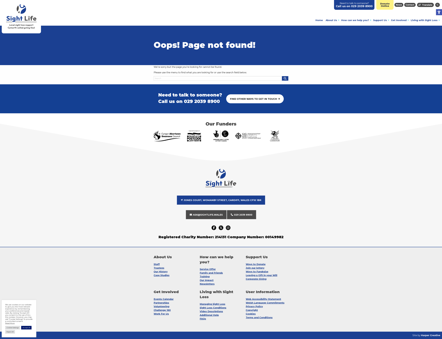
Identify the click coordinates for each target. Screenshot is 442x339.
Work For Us (161, 313)
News (399, 5)
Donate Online (385, 4)
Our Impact (207, 280)
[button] (439, 12)
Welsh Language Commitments (265, 302)
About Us (331, 20)
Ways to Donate (256, 264)
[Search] (437, 5)
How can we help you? (355, 20)
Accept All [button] (26, 328)
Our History (161, 271)
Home (319, 20)
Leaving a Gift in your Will (261, 275)
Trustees (159, 268)
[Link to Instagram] (228, 228)
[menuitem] (385, 5)
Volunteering (161, 306)
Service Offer (208, 269)
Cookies (251, 313)
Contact (410, 5)
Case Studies (161, 275)
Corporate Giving (256, 279)
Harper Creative (430, 335)
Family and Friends (211, 272)
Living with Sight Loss (424, 20)
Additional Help (209, 315)
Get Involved (399, 20)
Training (205, 276)
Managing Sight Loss (212, 304)
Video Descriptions (211, 311)
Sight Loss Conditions (213, 307)
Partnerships (161, 302)
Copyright (252, 310)
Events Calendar (164, 299)
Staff (157, 264)
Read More (10, 323)
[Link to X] (221, 228)
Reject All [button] (10, 332)
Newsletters (207, 284)
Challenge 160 (162, 310)
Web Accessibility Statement (263, 299)
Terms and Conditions (259, 317)
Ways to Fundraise (257, 271)
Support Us (380, 20)
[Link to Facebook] (214, 228)
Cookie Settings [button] (13, 328)
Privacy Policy (254, 306)
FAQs (203, 318)
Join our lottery (255, 268)
